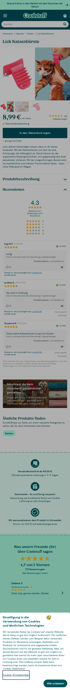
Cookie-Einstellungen (16, 675)
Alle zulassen (55, 683)
